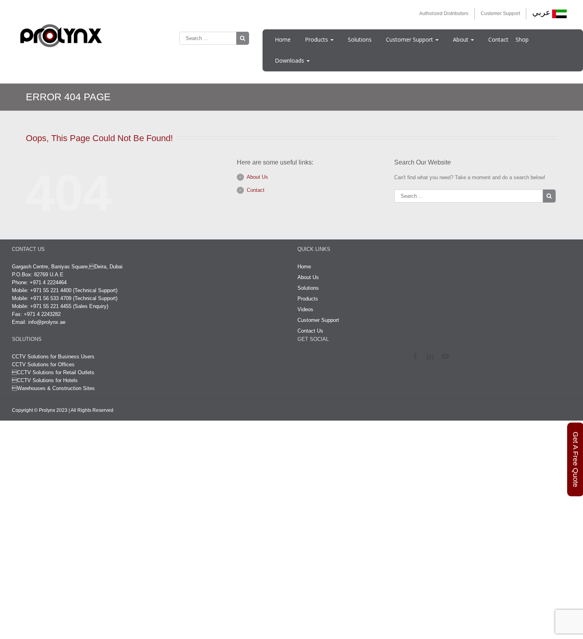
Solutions (360, 39)
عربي (541, 12)
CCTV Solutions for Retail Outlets (55, 372)
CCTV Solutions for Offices (43, 364)
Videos (305, 309)
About (461, 39)
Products (317, 39)
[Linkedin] (432, 356)
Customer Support (500, 13)
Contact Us (310, 331)
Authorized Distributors (443, 13)
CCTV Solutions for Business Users (53, 357)
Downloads (290, 60)
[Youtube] (447, 356)
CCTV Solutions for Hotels (45, 380)
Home (283, 39)
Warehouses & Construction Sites (56, 388)
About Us (257, 177)
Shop (522, 39)
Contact (498, 39)
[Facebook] (417, 356)
